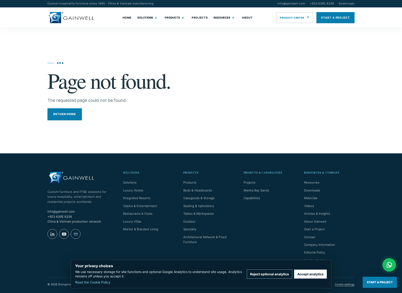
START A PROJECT (335, 17)
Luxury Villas (132, 221)
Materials (310, 198)
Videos (309, 206)
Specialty (189, 229)
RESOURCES (222, 17)
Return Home (64, 114)
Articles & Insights (317, 213)
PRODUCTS (172, 17)
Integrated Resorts (136, 198)
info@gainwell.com (291, 3)
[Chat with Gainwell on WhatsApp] (389, 265)
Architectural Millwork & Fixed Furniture (205, 239)
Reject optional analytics (269, 274)
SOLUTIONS (145, 17)
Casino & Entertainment (140, 206)
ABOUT (247, 17)
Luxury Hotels (133, 190)
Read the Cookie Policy (92, 282)
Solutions (130, 182)
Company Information (319, 245)
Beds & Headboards (197, 190)
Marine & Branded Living (140, 229)
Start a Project (314, 229)
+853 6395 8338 (322, 3)
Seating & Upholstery (198, 206)
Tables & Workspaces (198, 213)
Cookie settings (345, 284)
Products (189, 182)
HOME (127, 17)
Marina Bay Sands (256, 190)
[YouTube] (64, 234)
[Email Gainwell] (75, 234)
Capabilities (252, 198)
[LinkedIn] (52, 234)
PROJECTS (200, 17)
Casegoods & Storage (199, 198)
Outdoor (189, 221)
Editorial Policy (314, 252)
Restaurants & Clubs (137, 213)
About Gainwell (315, 221)
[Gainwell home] (71, 17)
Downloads (347, 3)
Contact (309, 237)
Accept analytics (310, 274)
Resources (311, 182)
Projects (249, 182)
